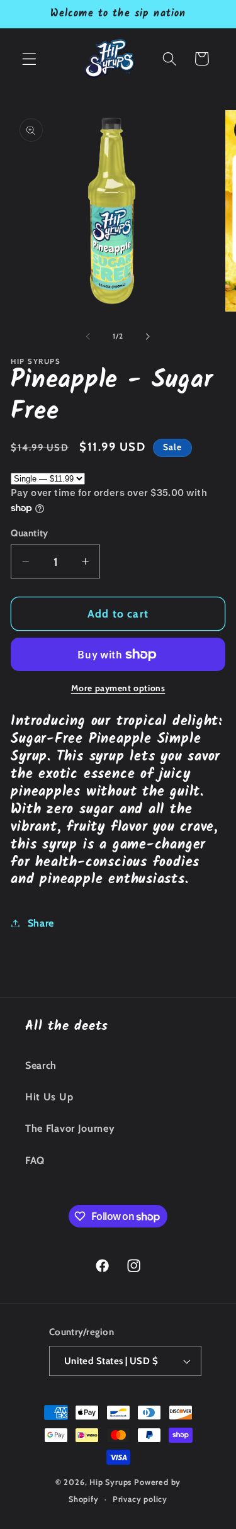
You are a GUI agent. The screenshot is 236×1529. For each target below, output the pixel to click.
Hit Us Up (49, 1096)
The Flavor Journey (70, 1128)
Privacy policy (140, 1499)
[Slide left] (88, 336)
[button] (29, 59)
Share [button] (41, 923)
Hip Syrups (110, 1482)
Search (41, 1065)
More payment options (118, 688)
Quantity (29, 533)
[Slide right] (148, 336)
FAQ (35, 1160)
